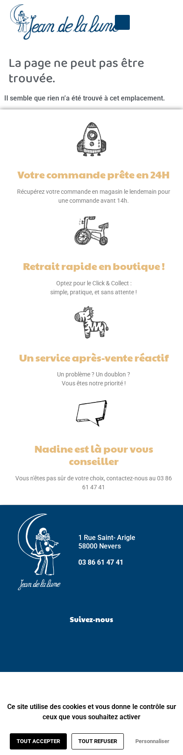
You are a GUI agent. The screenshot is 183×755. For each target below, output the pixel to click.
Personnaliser (152, 741)
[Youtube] (112, 640)
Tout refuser (97, 741)
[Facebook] (70, 640)
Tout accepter (38, 741)
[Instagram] (91, 640)
